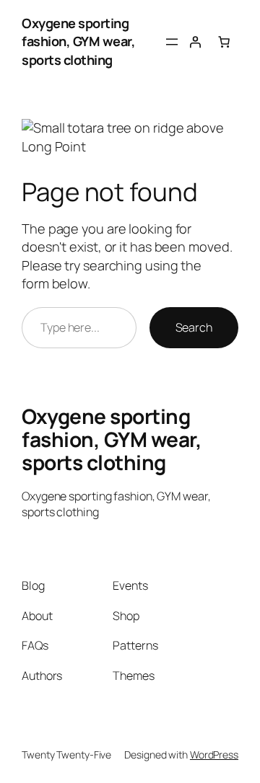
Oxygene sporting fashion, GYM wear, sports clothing (78, 41)
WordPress (214, 754)
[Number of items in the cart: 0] (223, 41)
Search (194, 327)
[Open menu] (172, 41)
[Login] (195, 41)
